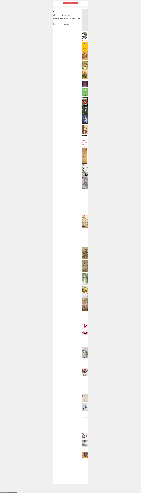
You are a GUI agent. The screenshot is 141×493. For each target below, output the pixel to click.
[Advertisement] (85, 20)
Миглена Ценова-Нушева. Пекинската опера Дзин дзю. (84, 144)
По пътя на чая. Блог (84, 146)
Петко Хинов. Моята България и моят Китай (84, 140)
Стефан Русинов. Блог (84, 142)
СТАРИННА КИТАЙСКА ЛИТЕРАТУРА (70, 2)
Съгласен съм (15, 492)
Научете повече (11, 492)
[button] (85, 35)
